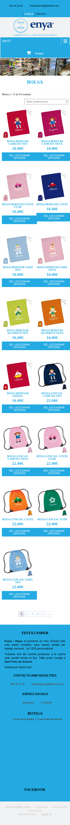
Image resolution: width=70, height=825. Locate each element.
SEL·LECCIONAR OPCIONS (19, 156)
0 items (39, 53)
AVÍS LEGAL (41, 807)
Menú (6, 41)
